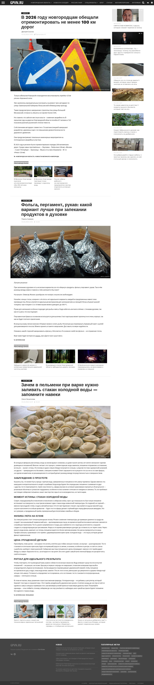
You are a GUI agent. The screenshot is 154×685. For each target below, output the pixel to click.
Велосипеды (123, 658)
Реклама (132, 683)
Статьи (109, 2)
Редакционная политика (118, 683)
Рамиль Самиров (27, 219)
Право (104, 664)
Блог (102, 2)
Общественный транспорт (110, 671)
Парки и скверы (137, 656)
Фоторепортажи (122, 2)
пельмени (30, 595)
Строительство (119, 661)
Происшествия (123, 650)
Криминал (105, 658)
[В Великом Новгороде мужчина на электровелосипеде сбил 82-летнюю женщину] (23, 176)
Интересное (20, 340)
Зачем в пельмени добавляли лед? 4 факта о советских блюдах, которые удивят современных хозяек (92, 622)
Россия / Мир (76, 2)
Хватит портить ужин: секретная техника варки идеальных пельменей (28, 621)
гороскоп (132, 658)
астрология (132, 671)
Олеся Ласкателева (28, 399)
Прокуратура (116, 656)
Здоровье (114, 658)
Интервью (136, 2)
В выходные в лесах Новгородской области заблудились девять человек (60, 366)
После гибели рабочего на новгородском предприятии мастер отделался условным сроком (62, 184)
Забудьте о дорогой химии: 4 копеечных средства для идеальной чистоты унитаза (28, 367)
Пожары (104, 661)
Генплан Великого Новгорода (129, 648)
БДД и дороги (106, 656)
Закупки (123, 671)
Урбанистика (127, 653)
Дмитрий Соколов (28, 31)
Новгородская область (40, 2)
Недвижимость (107, 674)
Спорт (127, 661)
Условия (140, 683)
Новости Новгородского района (128, 664)
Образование (112, 664)
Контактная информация (98, 683)
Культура (134, 661)
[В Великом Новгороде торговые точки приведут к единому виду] (43, 176)
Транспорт (126, 656)
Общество (114, 648)
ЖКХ (110, 661)
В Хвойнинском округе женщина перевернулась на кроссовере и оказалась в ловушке (90, 367)
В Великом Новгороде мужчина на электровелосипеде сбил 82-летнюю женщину (23, 183)
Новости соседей (61, 2)
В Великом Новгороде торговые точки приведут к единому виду (43, 182)
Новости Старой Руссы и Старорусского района (117, 666)
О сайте (84, 683)
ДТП (134, 653)
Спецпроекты (90, 2)
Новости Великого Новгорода (47, 156)
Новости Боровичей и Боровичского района (116, 669)
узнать (37, 336)
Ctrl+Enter (41, 649)
